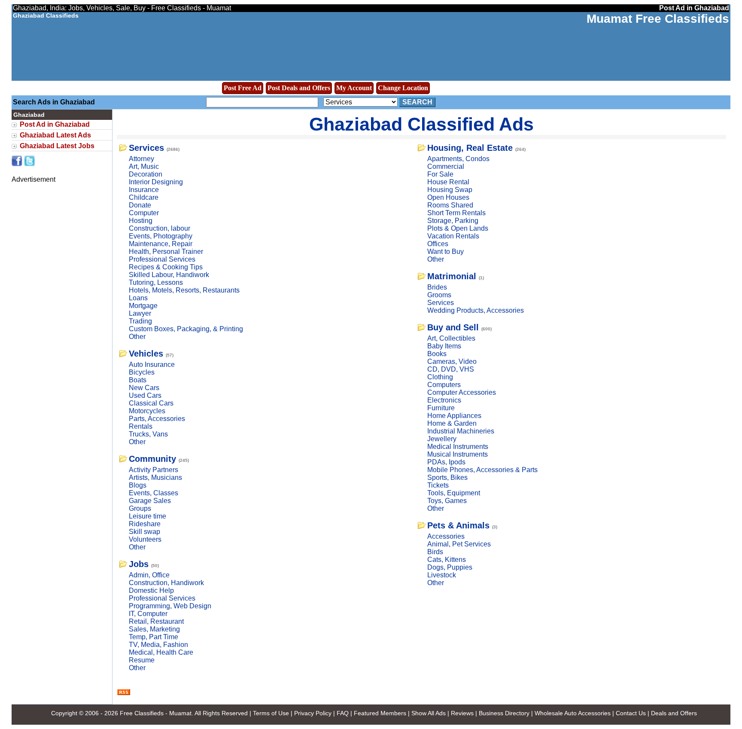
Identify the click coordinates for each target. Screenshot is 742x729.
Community (152, 459)
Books (437, 353)
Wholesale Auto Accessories (573, 713)
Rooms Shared (450, 205)
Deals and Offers (674, 713)
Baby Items (444, 346)
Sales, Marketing (154, 629)
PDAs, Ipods (446, 462)
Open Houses (448, 197)
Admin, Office (149, 575)
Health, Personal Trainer (166, 251)
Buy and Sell (453, 327)
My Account (354, 88)
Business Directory (504, 713)
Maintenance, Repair (160, 243)
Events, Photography (160, 236)
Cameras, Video (452, 361)
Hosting (140, 220)
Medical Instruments (457, 446)
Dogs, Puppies (449, 567)
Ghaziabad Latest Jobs (57, 145)
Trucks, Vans (148, 434)
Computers (444, 384)
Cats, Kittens (446, 559)
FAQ (343, 713)
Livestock (441, 575)
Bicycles (142, 372)
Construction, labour (159, 228)
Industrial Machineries (460, 431)
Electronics (444, 400)
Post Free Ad (243, 88)
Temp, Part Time (153, 637)
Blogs (137, 485)
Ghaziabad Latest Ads (55, 135)
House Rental (448, 182)
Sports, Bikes (447, 477)
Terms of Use (271, 713)
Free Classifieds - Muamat (156, 713)
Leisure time (147, 516)
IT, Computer (148, 613)
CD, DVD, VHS (450, 369)
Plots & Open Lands (457, 228)
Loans (138, 298)
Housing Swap (449, 189)
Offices (437, 243)
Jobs (139, 564)
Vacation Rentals (453, 236)
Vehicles (146, 353)
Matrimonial (451, 276)
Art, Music (144, 166)
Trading (140, 321)
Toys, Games (447, 500)
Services (146, 148)
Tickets (438, 485)
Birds (435, 551)
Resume (142, 660)
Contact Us (631, 713)
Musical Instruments (457, 454)
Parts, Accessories (157, 418)
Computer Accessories (461, 392)
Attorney (141, 158)
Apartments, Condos (458, 158)
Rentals (140, 426)
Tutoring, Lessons (156, 282)
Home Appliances (454, 415)
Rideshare (145, 524)
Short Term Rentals (456, 213)
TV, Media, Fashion (158, 644)
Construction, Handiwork (166, 582)
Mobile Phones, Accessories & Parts (482, 469)
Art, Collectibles (451, 338)
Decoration (145, 174)
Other (137, 336)
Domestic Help (151, 590)
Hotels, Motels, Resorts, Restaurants (184, 290)
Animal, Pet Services (459, 544)
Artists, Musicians (155, 477)
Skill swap (144, 531)
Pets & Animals (458, 525)
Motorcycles (147, 411)
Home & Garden (452, 423)
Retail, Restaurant (156, 621)
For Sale (440, 174)
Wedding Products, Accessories (475, 310)
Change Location (403, 88)
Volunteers (145, 539)
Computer (144, 213)
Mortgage (143, 305)
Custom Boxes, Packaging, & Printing (186, 328)
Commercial (445, 166)
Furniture (441, 408)
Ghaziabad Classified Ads (421, 124)
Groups (140, 508)
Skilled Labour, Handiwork (169, 274)
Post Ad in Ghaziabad (55, 124)
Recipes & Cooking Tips (166, 267)
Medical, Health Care (161, 652)
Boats (137, 380)
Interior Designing (156, 182)
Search (417, 102)
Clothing (440, 377)
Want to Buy (445, 251)
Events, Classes (153, 493)
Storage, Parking (452, 220)
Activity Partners (153, 469)
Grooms (439, 295)
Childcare (143, 197)
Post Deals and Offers (299, 88)
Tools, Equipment (453, 493)
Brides (437, 287)
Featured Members (380, 713)
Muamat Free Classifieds (658, 18)
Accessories (446, 536)
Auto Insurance (152, 364)
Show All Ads (428, 713)
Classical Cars (151, 403)
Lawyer (140, 313)
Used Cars (145, 395)
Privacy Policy (312, 713)
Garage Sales (150, 500)
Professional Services (162, 259)
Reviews (462, 713)
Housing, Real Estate (470, 148)
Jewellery (441, 438)
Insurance (144, 189)
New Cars (144, 387)
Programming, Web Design (170, 606)
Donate (140, 205)
